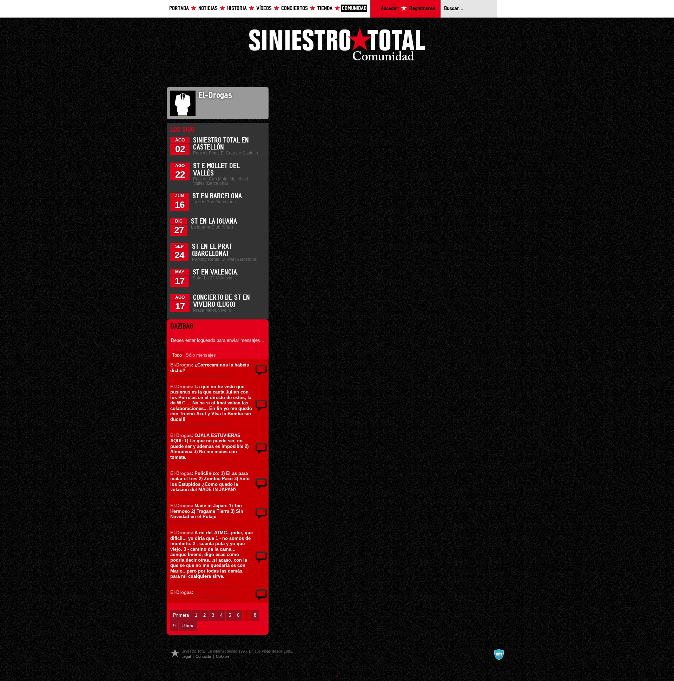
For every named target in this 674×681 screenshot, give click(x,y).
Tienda (324, 8)
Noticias (208, 8)
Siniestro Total (337, 46)
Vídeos (264, 8)
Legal (186, 656)
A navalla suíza (499, 654)
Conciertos (294, 8)
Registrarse (422, 8)
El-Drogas (181, 365)
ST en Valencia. (216, 272)
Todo (177, 355)
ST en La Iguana (214, 221)
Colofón (222, 656)
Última (187, 625)
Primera (181, 615)
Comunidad (354, 8)
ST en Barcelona (217, 196)
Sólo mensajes (201, 355)
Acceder (389, 8)
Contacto (203, 656)
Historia (237, 8)
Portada (179, 8)
